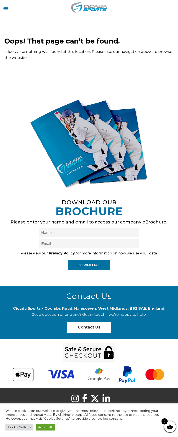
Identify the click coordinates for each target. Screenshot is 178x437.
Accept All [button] (45, 427)
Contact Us (89, 327)
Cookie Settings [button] (19, 427)
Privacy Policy (62, 253)
